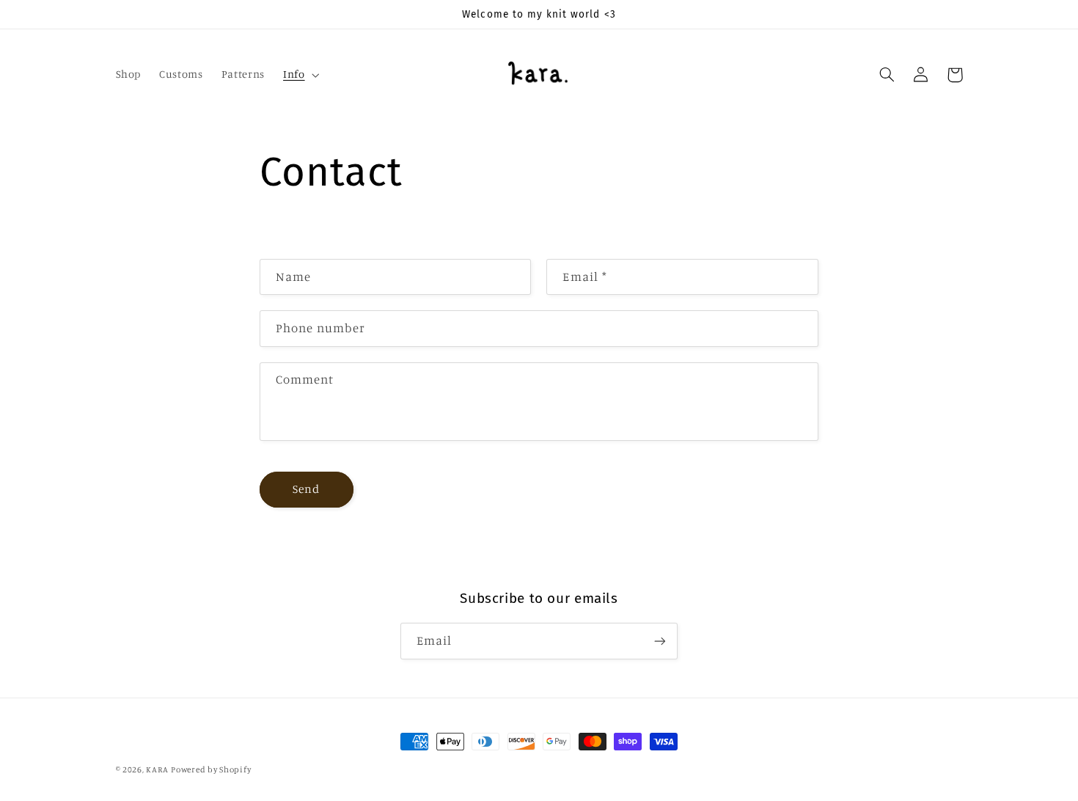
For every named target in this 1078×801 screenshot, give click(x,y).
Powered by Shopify (211, 769)
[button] (299, 75)
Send (306, 489)
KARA (157, 769)
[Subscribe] (660, 641)
